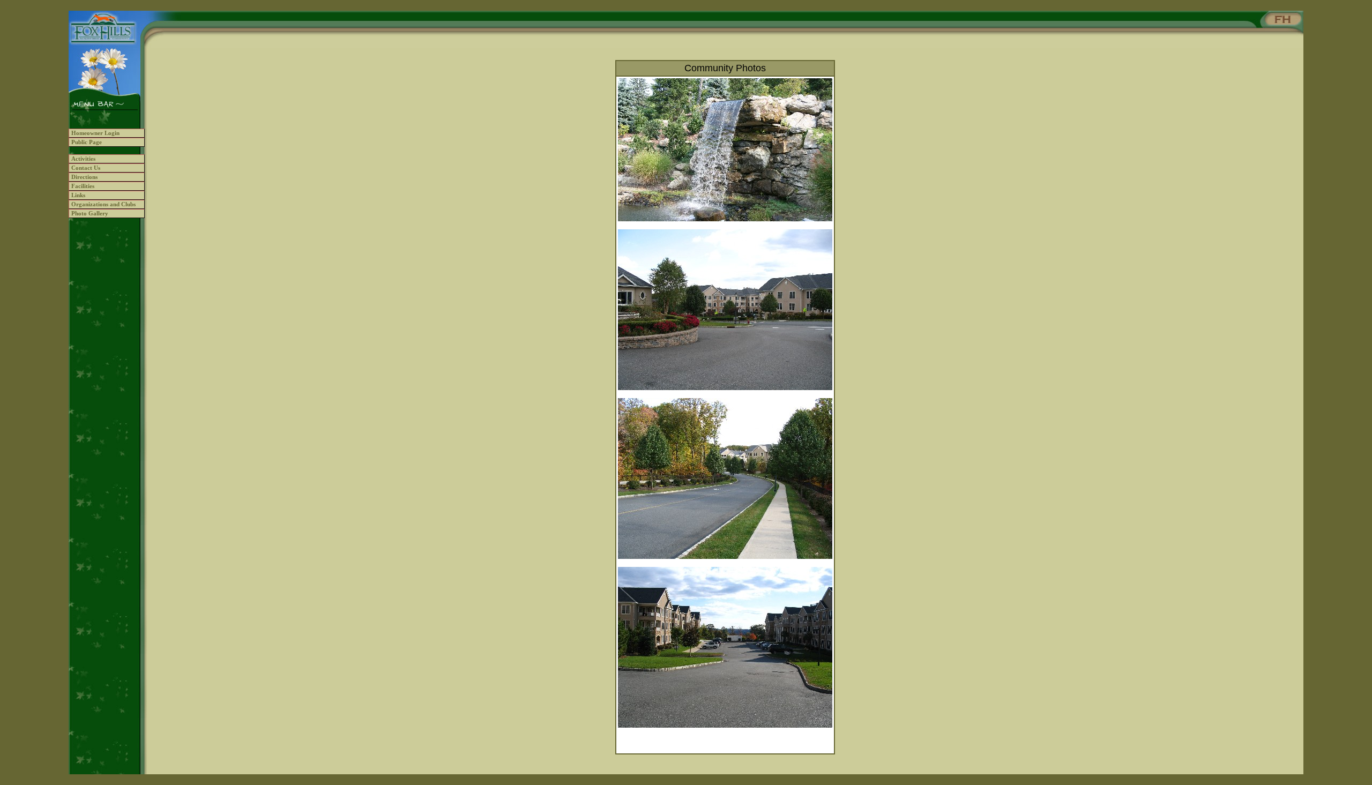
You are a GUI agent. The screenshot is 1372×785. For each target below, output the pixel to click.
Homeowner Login (95, 133)
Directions (84, 177)
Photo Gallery (89, 213)
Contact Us (85, 168)
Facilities (82, 186)
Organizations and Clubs (103, 204)
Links (78, 195)
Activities (83, 159)
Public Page (86, 142)
